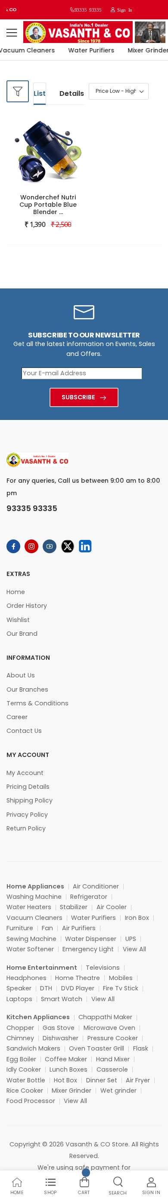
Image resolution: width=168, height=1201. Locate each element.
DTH (46, 988)
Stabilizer (73, 907)
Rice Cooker (24, 1091)
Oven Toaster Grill (96, 1048)
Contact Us (24, 730)
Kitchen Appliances (38, 1017)
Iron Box (137, 918)
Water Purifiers (89, 50)
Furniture (19, 928)
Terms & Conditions (37, 703)
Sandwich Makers (33, 1048)
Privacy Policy (27, 814)
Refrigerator (88, 897)
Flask (140, 1048)
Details (71, 93)
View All (134, 949)
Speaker (18, 988)
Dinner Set (101, 1080)
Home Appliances (35, 886)
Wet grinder (118, 1091)
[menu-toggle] (11, 33)
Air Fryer (138, 1080)
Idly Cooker (23, 1069)
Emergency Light (88, 949)
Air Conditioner (96, 886)
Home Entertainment (41, 968)
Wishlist (18, 620)
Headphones (26, 978)
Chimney (20, 1038)
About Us (20, 675)
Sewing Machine (31, 939)
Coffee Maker (66, 1059)
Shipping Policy (29, 800)
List (40, 93)
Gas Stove (59, 1028)
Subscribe (78, 397)
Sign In (123, 9)
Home (15, 592)
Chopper (20, 1028)
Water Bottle (25, 1080)
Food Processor (30, 1101)
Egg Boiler (21, 1059)
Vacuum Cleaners (34, 918)
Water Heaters (28, 907)
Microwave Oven (109, 1028)
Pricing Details (28, 786)
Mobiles (121, 978)
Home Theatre (77, 978)
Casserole (112, 1069)
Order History (26, 605)
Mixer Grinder (71, 1091)
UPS (130, 939)
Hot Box (65, 1080)
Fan (47, 928)
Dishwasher (60, 1038)
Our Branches (27, 689)
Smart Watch (61, 999)
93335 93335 (88, 9)
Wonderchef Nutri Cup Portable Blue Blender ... (48, 204)
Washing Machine (34, 897)
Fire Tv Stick (120, 988)
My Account (25, 773)
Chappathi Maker (105, 1017)
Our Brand (21, 633)
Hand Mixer (113, 1059)
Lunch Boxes (68, 1069)
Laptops (19, 999)
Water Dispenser (90, 939)
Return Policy (26, 828)
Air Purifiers (79, 928)
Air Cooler (111, 907)
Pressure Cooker (112, 1038)
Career (17, 717)
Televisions (103, 968)
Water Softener (30, 949)
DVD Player (77, 988)
